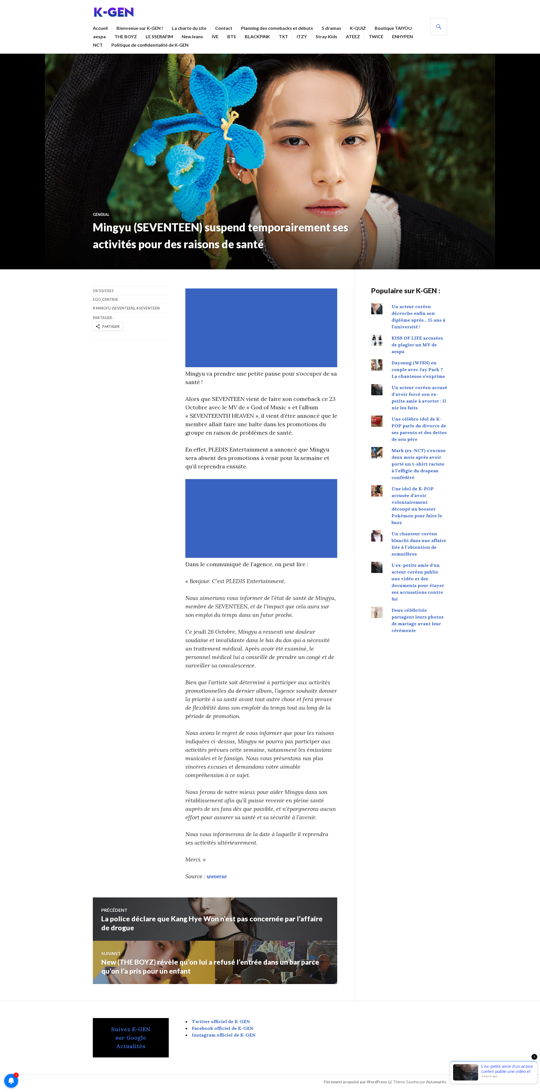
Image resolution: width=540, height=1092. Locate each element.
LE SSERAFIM (159, 36)
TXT (283, 36)
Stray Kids (326, 36)
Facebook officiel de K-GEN (222, 1028)
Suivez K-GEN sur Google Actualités (130, 1038)
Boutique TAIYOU (393, 28)
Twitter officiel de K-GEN (221, 1021)
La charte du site (189, 28)
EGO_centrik (105, 299)
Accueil (100, 28)
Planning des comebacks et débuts (277, 28)
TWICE (376, 36)
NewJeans (192, 36)
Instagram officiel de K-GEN (224, 1035)
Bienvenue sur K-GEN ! (139, 28)
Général (101, 214)
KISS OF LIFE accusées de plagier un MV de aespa (417, 344)
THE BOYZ (125, 36)
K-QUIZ (358, 28)
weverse (217, 876)
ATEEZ (353, 36)
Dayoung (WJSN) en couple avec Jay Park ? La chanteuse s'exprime (418, 369)
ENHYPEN (402, 36)
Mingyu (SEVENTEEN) (115, 308)
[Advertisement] (262, 327)
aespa (99, 36)
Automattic (436, 1082)
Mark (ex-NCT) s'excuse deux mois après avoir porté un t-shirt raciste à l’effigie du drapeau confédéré (419, 464)
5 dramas (331, 28)
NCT (98, 45)
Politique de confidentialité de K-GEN (149, 45)
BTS (231, 36)
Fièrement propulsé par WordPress (355, 1082)
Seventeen (149, 308)
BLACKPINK (257, 36)
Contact (223, 28)
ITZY (302, 36)
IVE (215, 36)
